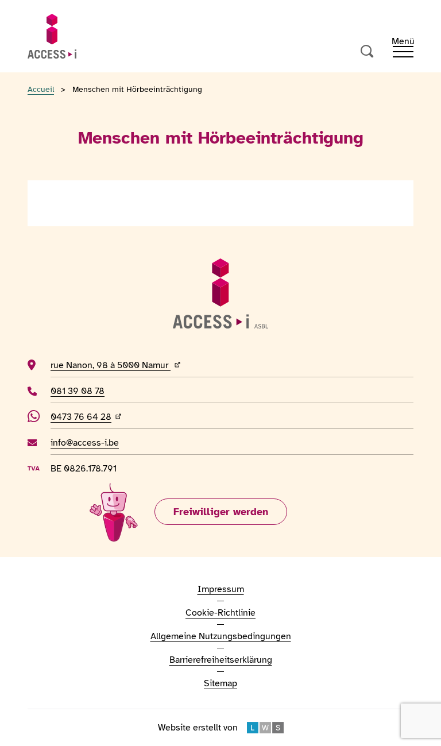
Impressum (221, 589)
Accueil (41, 89)
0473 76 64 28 (90, 417)
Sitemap (220, 683)
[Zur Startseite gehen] (52, 36)
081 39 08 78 (82, 391)
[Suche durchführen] (367, 52)
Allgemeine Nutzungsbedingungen (220, 636)
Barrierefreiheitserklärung (220, 660)
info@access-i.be (85, 442)
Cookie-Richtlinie (220, 613)
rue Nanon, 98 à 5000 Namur (151, 365)
